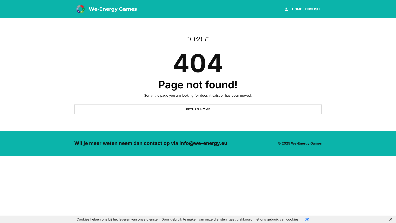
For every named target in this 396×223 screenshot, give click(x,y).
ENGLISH (312, 9)
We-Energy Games (113, 9)
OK (306, 219)
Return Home (198, 109)
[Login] (286, 9)
